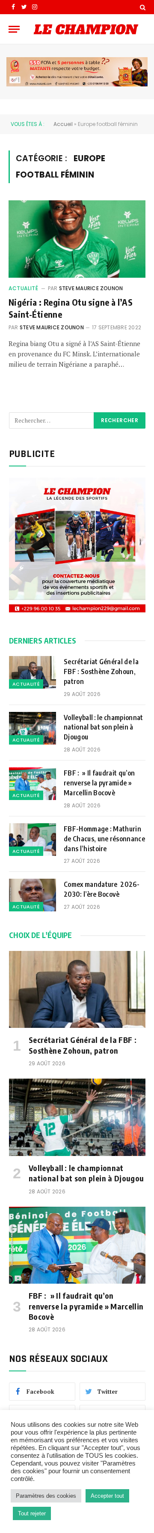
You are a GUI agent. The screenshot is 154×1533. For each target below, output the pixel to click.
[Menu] (14, 29)
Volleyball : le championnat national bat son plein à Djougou (103, 727)
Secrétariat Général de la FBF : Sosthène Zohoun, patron (101, 671)
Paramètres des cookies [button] (46, 1496)
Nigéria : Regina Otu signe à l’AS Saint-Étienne (71, 308)
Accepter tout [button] (107, 1496)
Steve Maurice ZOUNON (91, 288)
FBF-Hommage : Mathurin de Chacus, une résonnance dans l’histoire (104, 839)
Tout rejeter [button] (32, 1513)
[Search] (141, 7)
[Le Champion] (86, 29)
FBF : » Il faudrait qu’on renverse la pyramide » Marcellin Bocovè (99, 783)
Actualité (23, 288)
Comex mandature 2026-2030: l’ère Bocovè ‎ (101, 889)
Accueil (63, 124)
